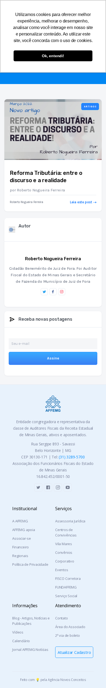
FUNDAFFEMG (66, 587)
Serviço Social (66, 595)
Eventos (61, 569)
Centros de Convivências (66, 532)
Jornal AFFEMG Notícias (30, 649)
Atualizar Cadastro (74, 652)
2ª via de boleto (67, 635)
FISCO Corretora (68, 578)
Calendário (21, 640)
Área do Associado (70, 626)
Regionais (20, 555)
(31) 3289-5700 (72, 456)
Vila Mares (63, 543)
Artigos (90, 106)
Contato (61, 618)
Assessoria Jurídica (70, 521)
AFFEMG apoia (23, 529)
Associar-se (21, 538)
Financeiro (20, 547)
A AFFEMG (20, 521)
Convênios (63, 552)
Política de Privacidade (30, 564)
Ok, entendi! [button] (53, 56)
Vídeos (17, 632)
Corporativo (64, 561)
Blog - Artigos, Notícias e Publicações (31, 621)
